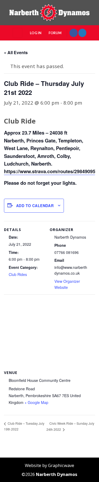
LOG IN (36, 33)
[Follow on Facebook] (73, 33)
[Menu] (17, 33)
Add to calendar (35, 205)
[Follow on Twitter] (82, 33)
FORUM (55, 33)
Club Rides (18, 274)
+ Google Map (36, 402)
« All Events (16, 52)
